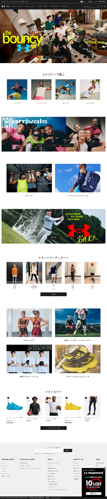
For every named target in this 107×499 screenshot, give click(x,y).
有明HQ (14, 285)
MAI (73, 287)
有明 (34, 285)
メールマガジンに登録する (53, 447)
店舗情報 (90, 1)
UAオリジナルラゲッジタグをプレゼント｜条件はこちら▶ (15, 1)
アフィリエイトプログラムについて (57, 489)
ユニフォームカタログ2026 (81, 476)
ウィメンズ (26, 6)
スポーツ (46, 6)
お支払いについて (52, 479)
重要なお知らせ (52, 468)
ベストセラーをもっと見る (53, 428)
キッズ (32, 6)
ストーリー (77, 465)
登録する (67, 450)
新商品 (8, 6)
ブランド (76, 463)
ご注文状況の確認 (52, 484)
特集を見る (48, 57)
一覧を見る (39, 145)
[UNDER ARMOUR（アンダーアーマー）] (3, 6)
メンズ (19, 6)
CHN (14, 287)
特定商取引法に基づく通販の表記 (37, 497)
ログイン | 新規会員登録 (100, 1)
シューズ (39, 6)
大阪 (73, 285)
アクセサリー (5, 473)
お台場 (53, 285)
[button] (100, 273)
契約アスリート (78, 468)
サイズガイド (51, 487)
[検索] (98, 6)
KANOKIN (34, 287)
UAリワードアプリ (25, 465)
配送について (51, 476)
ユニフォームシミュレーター (81, 473)
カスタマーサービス (53, 463)
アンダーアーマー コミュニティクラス (30, 468)
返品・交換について (53, 481)
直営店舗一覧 (23, 463)
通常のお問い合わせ (53, 471)
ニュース (50, 465)
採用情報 (76, 479)
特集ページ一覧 (6, 476)
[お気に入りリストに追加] (21, 414)
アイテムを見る (59, 57)
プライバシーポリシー (48, 453)
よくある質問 (51, 473)
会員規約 (47, 497)
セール (13, 6)
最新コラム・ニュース (79, 471)
